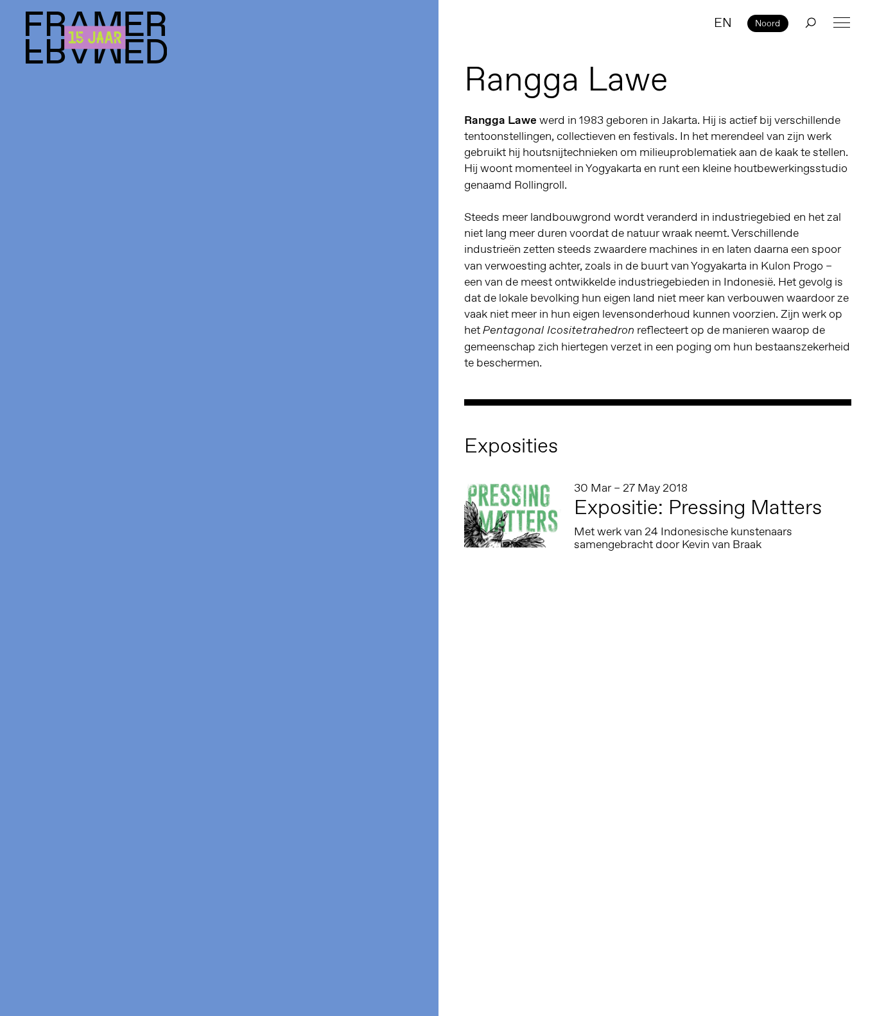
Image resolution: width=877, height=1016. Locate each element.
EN (723, 22)
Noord (767, 23)
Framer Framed (96, 37)
